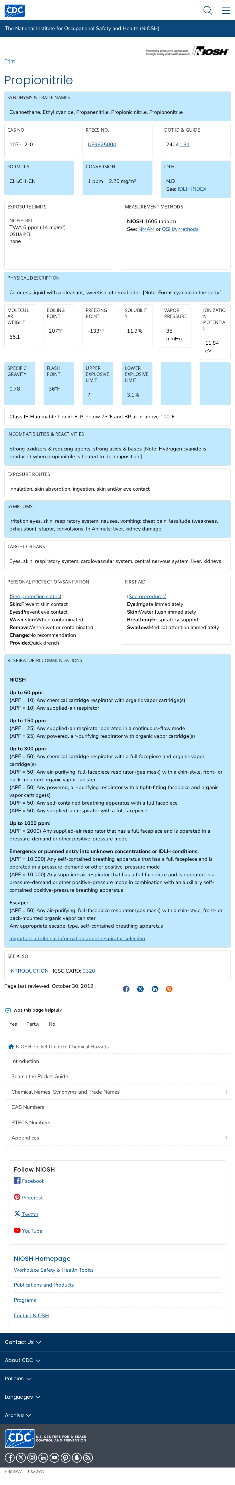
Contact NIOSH (31, 1315)
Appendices (25, 1137)
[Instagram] (32, 1458)
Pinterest (32, 1197)
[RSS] (88, 1458)
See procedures (147, 596)
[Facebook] (10, 1458)
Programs (25, 1300)
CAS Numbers (27, 1107)
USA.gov (36, 1471)
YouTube (31, 1231)
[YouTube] (54, 1458)
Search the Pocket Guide (39, 1076)
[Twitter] (21, 1458)
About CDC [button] (20, 1360)
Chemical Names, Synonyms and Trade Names (65, 1091)
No (52, 1024)
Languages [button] (19, 1396)
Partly (33, 1024)
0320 (89, 970)
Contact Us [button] (20, 1342)
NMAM (146, 229)
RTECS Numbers (30, 1122)
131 (185, 144)
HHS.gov (13, 1471)
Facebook (32, 1181)
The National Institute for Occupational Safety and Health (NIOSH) (82, 28)
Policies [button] (15, 1378)
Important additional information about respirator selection (77, 938)
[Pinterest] (65, 1458)
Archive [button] (15, 1414)
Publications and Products (44, 1284)
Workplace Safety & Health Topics (54, 1270)
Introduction (25, 1061)
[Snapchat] (77, 1458)
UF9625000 (102, 144)
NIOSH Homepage (42, 1258)
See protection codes (35, 596)
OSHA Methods (180, 229)
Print (9, 61)
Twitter (29, 1214)
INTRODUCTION (29, 970)
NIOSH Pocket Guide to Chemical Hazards (62, 1046)
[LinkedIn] (43, 1458)
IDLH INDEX (192, 189)
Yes (13, 1024)
